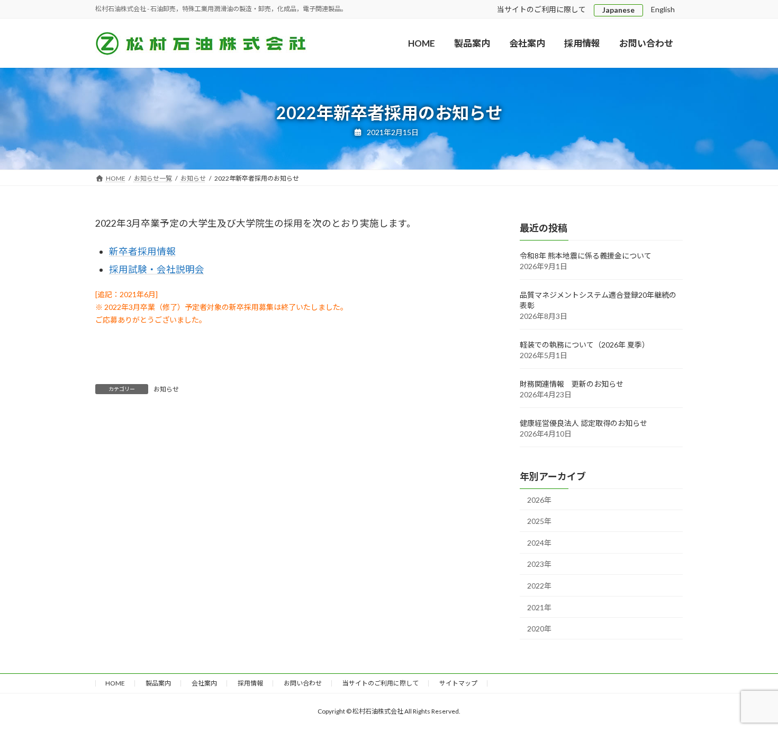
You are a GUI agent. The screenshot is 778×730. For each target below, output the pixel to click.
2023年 (539, 564)
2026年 (539, 499)
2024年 (539, 542)
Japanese (618, 9)
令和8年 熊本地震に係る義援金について (586, 255)
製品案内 (158, 683)
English (663, 9)
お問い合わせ (303, 683)
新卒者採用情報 (142, 251)
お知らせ (166, 389)
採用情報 (250, 683)
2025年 (539, 521)
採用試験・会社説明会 (156, 269)
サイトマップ (458, 683)
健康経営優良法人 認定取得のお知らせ (583, 423)
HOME (115, 683)
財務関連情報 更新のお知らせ (571, 383)
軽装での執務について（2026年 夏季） (584, 344)
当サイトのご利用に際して (541, 9)
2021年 (539, 607)
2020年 (539, 629)
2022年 (539, 585)
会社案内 (204, 683)
